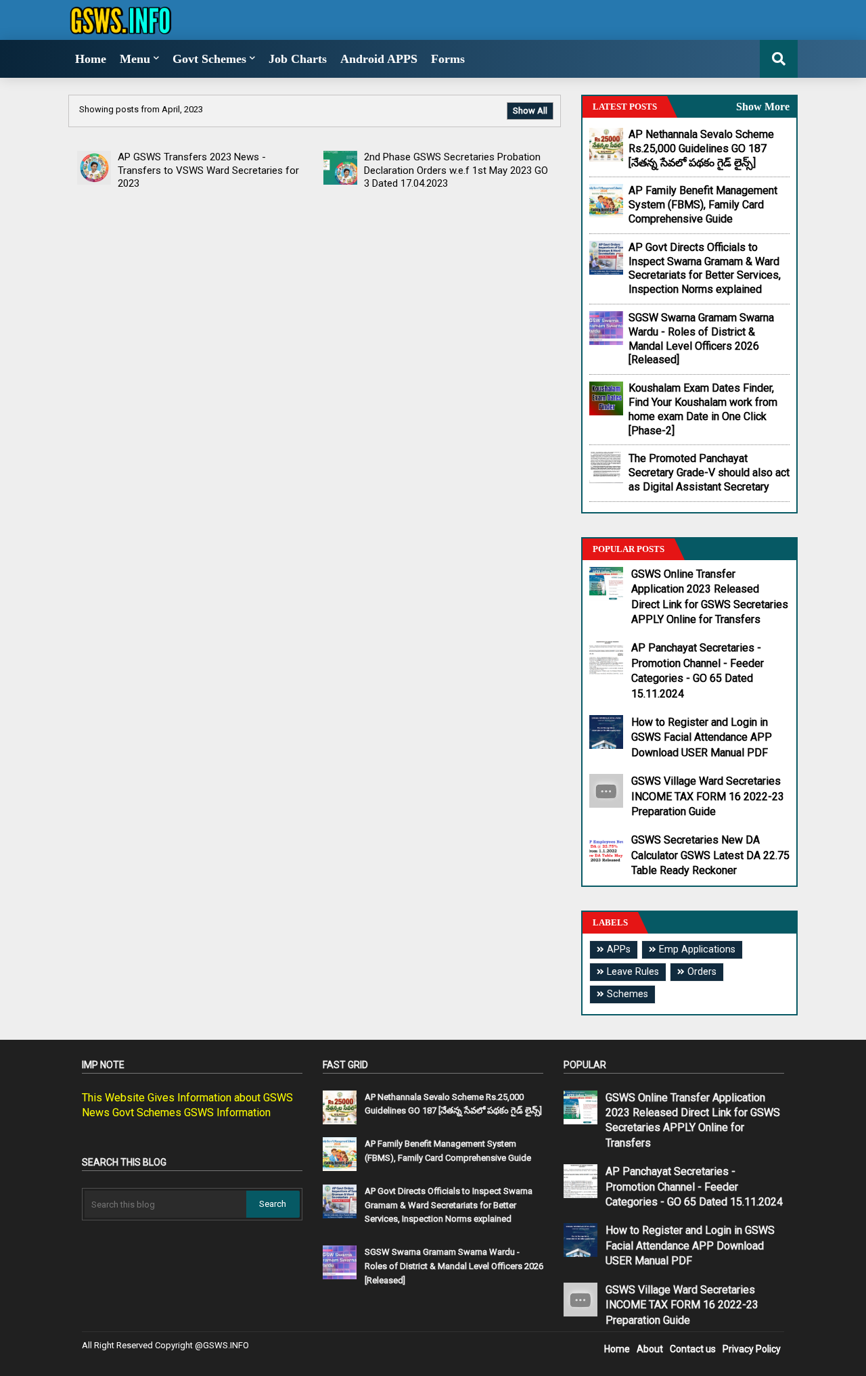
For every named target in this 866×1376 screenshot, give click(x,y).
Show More (763, 106)
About (650, 1349)
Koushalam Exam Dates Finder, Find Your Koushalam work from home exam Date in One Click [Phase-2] (703, 409)
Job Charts (298, 59)
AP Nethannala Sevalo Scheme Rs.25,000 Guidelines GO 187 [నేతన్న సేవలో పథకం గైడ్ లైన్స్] (701, 148)
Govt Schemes (209, 59)
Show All (530, 111)
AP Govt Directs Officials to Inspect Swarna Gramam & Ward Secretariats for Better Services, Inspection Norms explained (705, 268)
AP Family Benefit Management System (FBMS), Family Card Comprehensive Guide (703, 204)
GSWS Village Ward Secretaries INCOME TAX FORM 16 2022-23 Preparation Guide (707, 796)
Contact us (693, 1349)
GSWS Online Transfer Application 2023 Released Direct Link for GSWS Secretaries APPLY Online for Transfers (709, 597)
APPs (619, 949)
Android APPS (378, 59)
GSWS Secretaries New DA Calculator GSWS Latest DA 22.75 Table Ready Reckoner (710, 855)
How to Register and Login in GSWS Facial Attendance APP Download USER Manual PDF (701, 737)
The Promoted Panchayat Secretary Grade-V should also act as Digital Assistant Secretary (709, 472)
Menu (135, 59)
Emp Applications (697, 949)
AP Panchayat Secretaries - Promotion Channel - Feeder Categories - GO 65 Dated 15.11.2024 (697, 670)
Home (90, 59)
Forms (448, 59)
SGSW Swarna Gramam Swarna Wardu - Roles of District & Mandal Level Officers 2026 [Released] (701, 338)
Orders (701, 972)
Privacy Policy (752, 1349)
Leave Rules (633, 972)
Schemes (627, 994)
